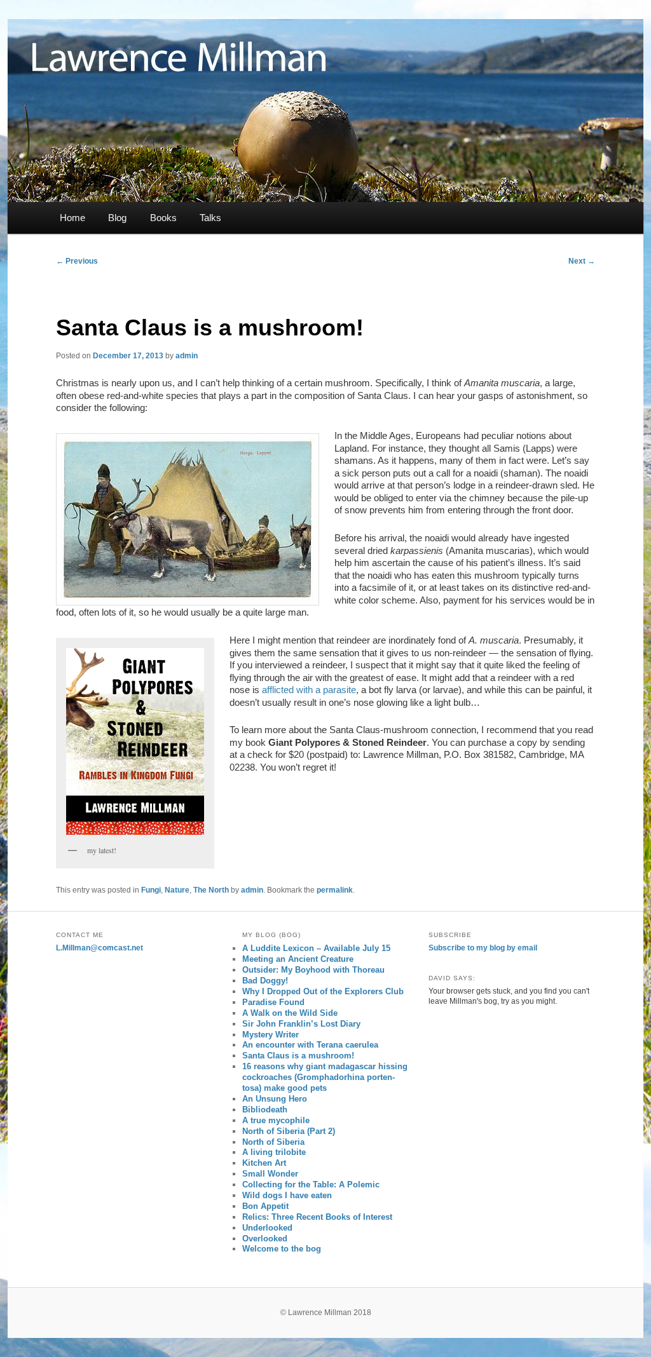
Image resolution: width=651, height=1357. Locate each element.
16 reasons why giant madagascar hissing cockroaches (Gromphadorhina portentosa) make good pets (325, 1077)
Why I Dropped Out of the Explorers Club (323, 991)
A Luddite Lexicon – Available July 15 (316, 948)
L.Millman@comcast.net (99, 947)
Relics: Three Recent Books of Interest (317, 1217)
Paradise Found (273, 1002)
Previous (77, 261)
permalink (335, 890)
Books (163, 217)
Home (72, 217)
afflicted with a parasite (309, 689)
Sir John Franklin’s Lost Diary (301, 1024)
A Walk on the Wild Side (290, 1013)
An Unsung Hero (274, 1099)
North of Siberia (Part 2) (288, 1131)
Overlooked (264, 1238)
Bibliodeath (264, 1109)
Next (581, 261)
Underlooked (267, 1227)
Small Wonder (270, 1173)
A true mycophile (276, 1120)
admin (186, 355)
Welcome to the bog (281, 1248)
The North (211, 890)
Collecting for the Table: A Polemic (311, 1184)
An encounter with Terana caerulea (310, 1045)
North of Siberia (273, 1142)
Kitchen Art (264, 1163)
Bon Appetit (265, 1206)
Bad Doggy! (265, 980)
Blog (117, 217)
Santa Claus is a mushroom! (298, 1055)
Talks (210, 217)
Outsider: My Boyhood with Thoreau (313, 970)
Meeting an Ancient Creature (297, 959)
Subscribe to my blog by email (482, 947)
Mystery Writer (270, 1034)
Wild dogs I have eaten (287, 1195)
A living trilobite (274, 1152)
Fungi (151, 890)
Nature (177, 890)
